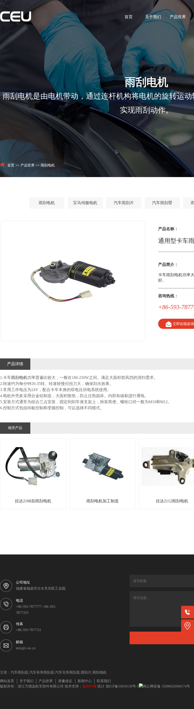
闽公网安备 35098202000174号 (166, 687)
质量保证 (65, 681)
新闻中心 (85, 681)
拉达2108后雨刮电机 (33, 501)
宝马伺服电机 (85, 203)
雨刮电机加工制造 (102, 501)
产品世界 (178, 17)
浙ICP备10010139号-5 (122, 687)
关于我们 (153, 17)
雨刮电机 (48, 165)
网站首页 (7, 681)
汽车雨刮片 (124, 203)
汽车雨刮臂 (162, 203)
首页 (129, 17)
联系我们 (104, 681)
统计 (101, 687)
